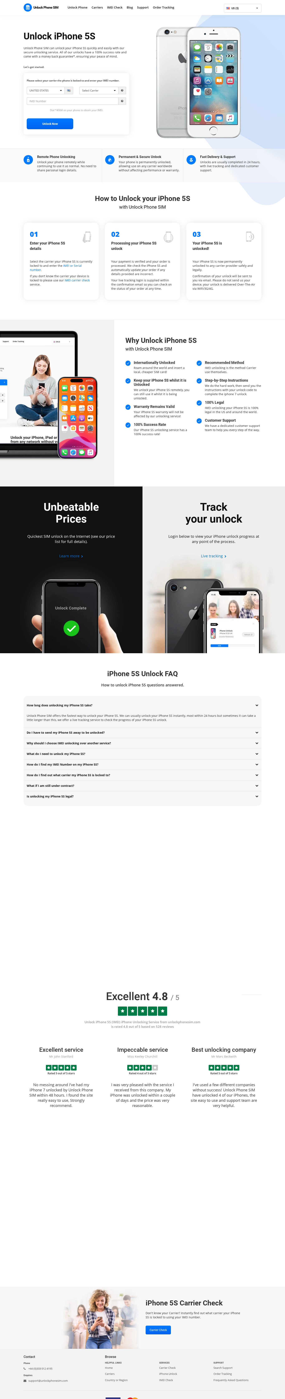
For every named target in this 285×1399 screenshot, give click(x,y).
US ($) (235, 8)
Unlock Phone (77, 7)
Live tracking (212, 555)
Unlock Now (50, 123)
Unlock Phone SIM (42, 7)
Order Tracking (163, 7)
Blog (130, 7)
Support (143, 7)
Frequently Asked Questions (230, 1380)
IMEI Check (114, 7)
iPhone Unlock (168, 1374)
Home (109, 1368)
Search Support (223, 1368)
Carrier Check (158, 1330)
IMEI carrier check (77, 280)
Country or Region (116, 1380)
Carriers (97, 7)
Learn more (70, 555)
